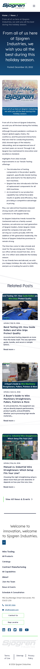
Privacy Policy (31, 656)
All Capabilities (9, 572)
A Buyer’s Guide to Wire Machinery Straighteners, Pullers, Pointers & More (17, 398)
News (13, 15)
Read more (8, 349)
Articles (6, 323)
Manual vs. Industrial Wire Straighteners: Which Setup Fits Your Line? (18, 470)
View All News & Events (18, 499)
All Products (7, 556)
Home (4, 15)
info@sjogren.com (12, 610)
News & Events (9, 587)
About (5, 577)
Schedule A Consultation (13, 592)
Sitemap (19, 655)
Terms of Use (7, 656)
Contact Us (13, 615)
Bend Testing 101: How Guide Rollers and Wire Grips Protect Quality (19, 330)
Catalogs (6, 561)
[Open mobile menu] (34, 6)
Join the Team (8, 582)
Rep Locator (13, 622)
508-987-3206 (10, 605)
